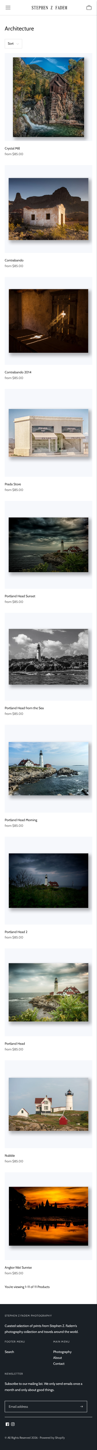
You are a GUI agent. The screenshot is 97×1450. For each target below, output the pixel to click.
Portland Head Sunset (20, 596)
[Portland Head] (48, 992)
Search (9, 1352)
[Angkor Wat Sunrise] (48, 1216)
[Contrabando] (48, 209)
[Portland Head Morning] (48, 769)
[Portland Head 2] (48, 881)
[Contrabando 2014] (48, 321)
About (57, 1358)
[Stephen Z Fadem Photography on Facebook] (7, 1425)
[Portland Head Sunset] (48, 545)
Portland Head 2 (16, 932)
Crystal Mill (12, 148)
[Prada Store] (48, 433)
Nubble (10, 1155)
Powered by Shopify (52, 1437)
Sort (11, 43)
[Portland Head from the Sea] (48, 657)
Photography (62, 1352)
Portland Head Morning (21, 820)
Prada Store (13, 484)
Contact (59, 1363)
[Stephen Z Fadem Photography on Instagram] (13, 1425)
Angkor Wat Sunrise (18, 1267)
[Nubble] (48, 1104)
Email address (18, 1401)
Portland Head (15, 1043)
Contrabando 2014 (18, 372)
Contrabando (14, 260)
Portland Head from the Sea (24, 708)
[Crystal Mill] (48, 97)
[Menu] (8, 7)
